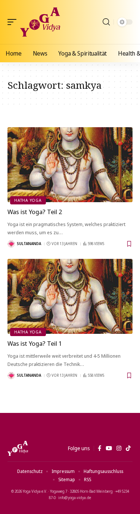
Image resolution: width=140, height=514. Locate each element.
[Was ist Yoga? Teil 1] (70, 296)
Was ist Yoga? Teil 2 (34, 211)
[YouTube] (109, 448)
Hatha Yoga (28, 200)
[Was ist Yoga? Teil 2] (70, 164)
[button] (13, 22)
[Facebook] (99, 448)
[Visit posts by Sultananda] (11, 244)
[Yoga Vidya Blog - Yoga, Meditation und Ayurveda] (40, 22)
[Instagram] (119, 448)
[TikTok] (128, 448)
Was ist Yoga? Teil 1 (34, 343)
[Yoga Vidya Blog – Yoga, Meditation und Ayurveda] (17, 448)
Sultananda (29, 243)
